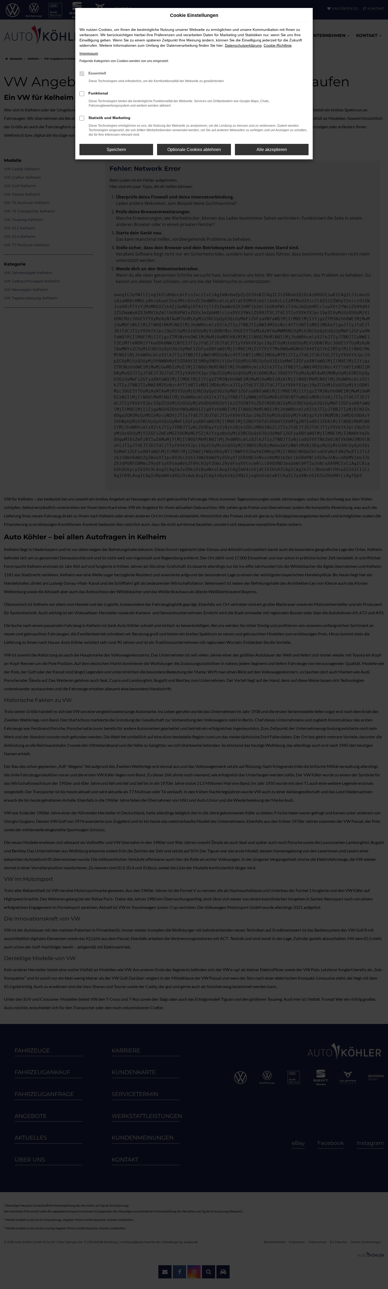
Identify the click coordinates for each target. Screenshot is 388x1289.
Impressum (88, 53)
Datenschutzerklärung (243, 45)
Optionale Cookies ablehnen (194, 149)
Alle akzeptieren (272, 149)
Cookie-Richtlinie (278, 45)
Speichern (116, 149)
